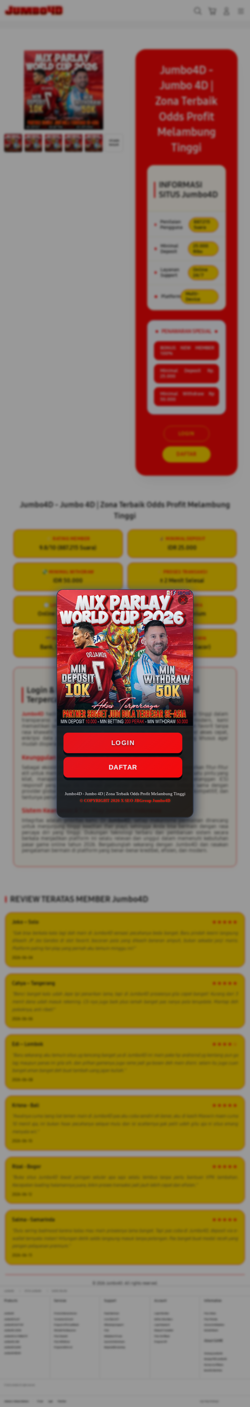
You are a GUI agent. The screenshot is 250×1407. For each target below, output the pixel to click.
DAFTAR (123, 767)
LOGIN (123, 742)
